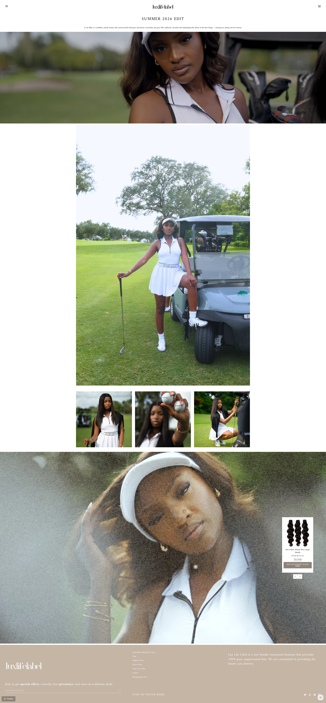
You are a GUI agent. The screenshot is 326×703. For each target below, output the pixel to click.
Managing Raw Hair (139, 677)
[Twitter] (305, 695)
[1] (163, 547)
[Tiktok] (310, 695)
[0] (195, 566)
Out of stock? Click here (298, 565)
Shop (134, 656)
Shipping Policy (138, 660)
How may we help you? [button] (144, 652)
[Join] (117, 690)
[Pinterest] (315, 695)
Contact (135, 672)
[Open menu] (9, 6)
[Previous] (295, 576)
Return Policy (137, 664)
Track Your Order (138, 668)
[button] (274, 651)
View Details (298, 559)
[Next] (300, 576)
